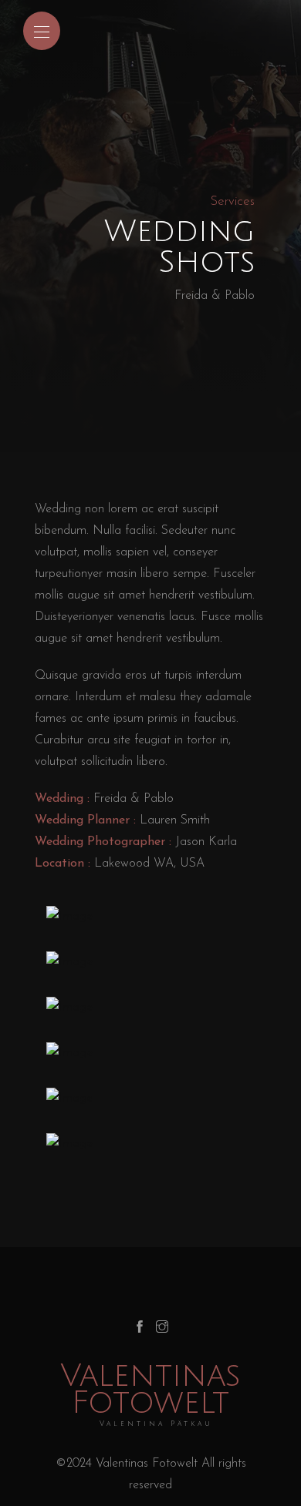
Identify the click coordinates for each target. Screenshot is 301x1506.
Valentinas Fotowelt (150, 1395)
